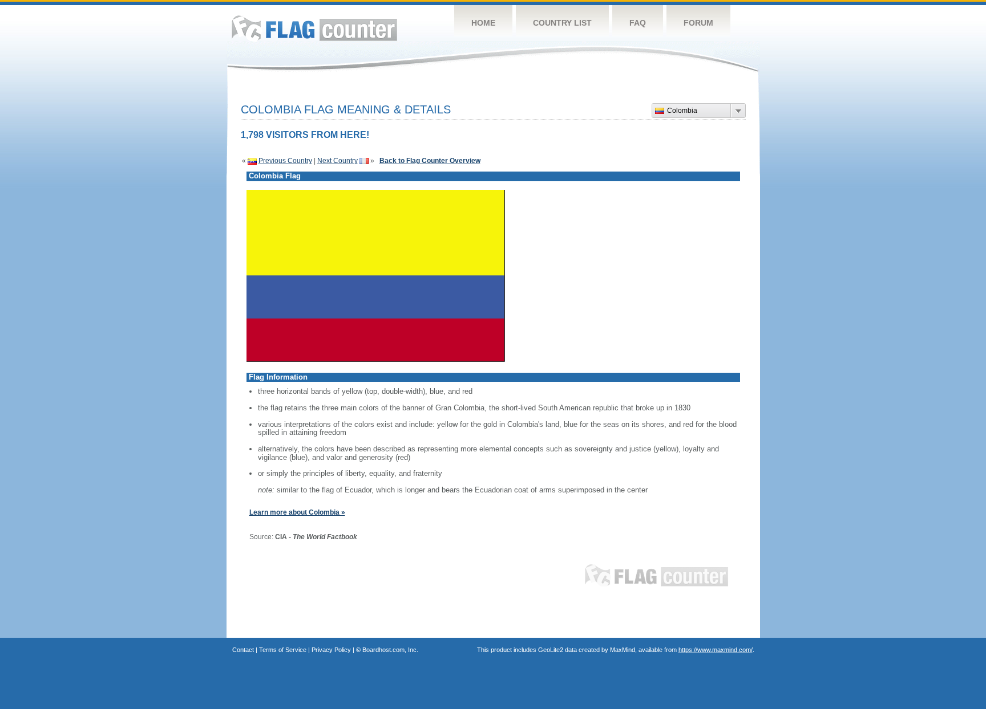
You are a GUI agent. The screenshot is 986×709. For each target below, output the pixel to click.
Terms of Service (282, 649)
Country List (562, 22)
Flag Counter (314, 28)
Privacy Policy (331, 649)
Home (483, 22)
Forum (698, 22)
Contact (243, 649)
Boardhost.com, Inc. (390, 649)
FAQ (637, 22)
